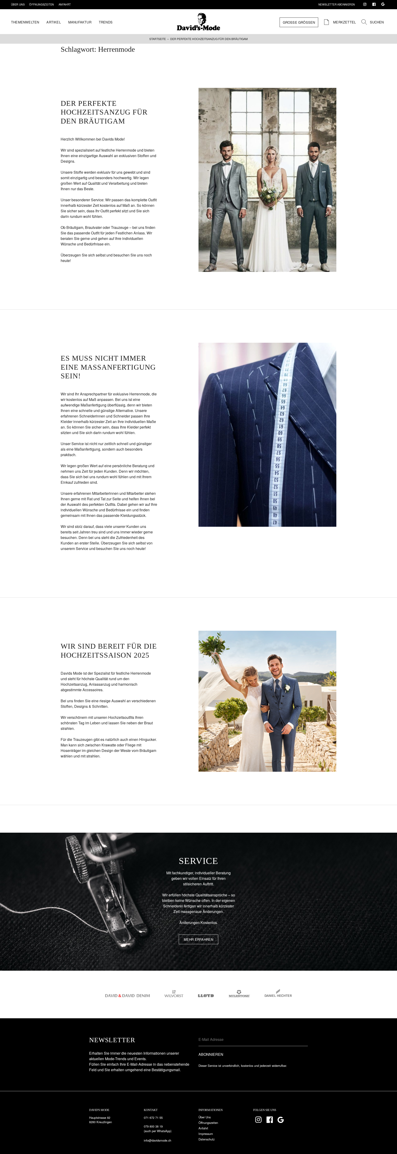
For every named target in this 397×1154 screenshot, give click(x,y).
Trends (106, 22)
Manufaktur (79, 22)
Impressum (205, 1133)
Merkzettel (344, 22)
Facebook (374, 4)
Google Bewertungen (383, 4)
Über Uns (18, 4)
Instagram (365, 4)
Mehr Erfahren (198, 939)
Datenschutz (206, 1139)
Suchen (377, 22)
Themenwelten (25, 22)
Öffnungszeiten (41, 4)
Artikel (53, 22)
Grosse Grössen (299, 22)
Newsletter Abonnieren (336, 4)
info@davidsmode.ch (157, 1140)
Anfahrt (65, 4)
